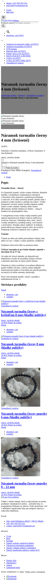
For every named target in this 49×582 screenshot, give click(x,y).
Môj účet (10, 12)
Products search (8, 23)
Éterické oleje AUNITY (16, 51)
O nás (8, 10)
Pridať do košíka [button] (15, 323)
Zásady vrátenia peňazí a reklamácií (21, 548)
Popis (8, 177)
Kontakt (9, 541)
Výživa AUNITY (13, 58)
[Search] (3, 26)
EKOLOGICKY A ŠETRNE (18, 56)
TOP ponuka (11, 49)
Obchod (21, 95)
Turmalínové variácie (15, 63)
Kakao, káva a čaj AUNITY (18, 53)
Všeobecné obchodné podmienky (20, 545)
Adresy (9, 565)
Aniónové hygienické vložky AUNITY (22, 44)
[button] (3, 17)
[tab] (27, 177)
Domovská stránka (8, 95)
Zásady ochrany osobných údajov (20, 543)
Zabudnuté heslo (13, 567)
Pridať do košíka (12, 168)
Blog (8, 538)
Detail (3, 290)
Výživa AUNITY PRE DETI (18, 60)
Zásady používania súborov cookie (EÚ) (23, 550)
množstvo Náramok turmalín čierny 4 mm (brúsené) (22, 162)
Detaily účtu (11, 560)
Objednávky (11, 563)
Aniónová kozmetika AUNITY (19, 46)
